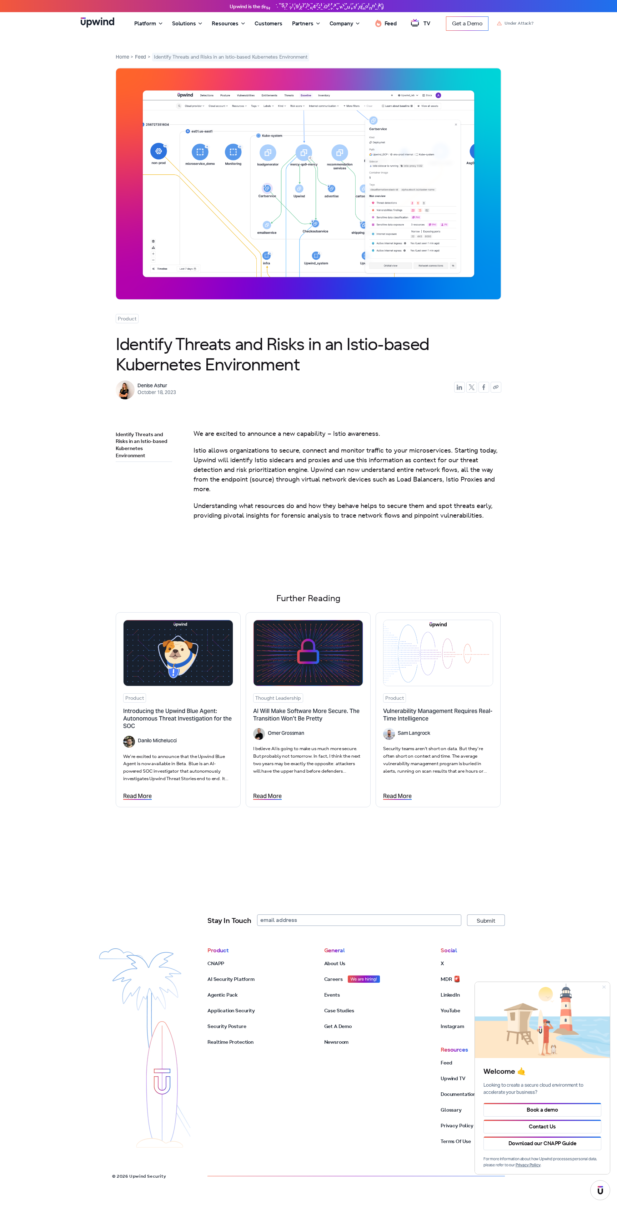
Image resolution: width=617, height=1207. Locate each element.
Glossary (451, 1109)
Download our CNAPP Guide (542, 1143)
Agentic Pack (222, 994)
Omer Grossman (286, 733)
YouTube (450, 1010)
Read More (137, 796)
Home (122, 58)
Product (127, 318)
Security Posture (226, 1026)
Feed (140, 58)
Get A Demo (338, 1026)
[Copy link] (496, 387)
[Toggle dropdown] (160, 24)
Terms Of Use (456, 1141)
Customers (268, 23)
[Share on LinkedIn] (459, 387)
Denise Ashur (152, 386)
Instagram (452, 1026)
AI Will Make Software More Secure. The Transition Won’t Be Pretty (306, 715)
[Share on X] (471, 387)
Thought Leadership (278, 698)
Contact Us (542, 1126)
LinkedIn (450, 994)
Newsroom (336, 1042)
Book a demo (542, 1109)
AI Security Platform (231, 979)
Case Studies (339, 1010)
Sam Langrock (414, 733)
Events (332, 994)
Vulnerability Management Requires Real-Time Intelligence (437, 715)
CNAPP (215, 963)
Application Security (231, 1010)
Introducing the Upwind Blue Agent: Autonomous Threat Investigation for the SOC (177, 719)
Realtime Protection (230, 1042)
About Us (335, 963)
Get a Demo (467, 23)
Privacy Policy (457, 1125)
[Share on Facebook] (483, 387)
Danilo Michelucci (157, 741)
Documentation (458, 1094)
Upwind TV (453, 1078)
